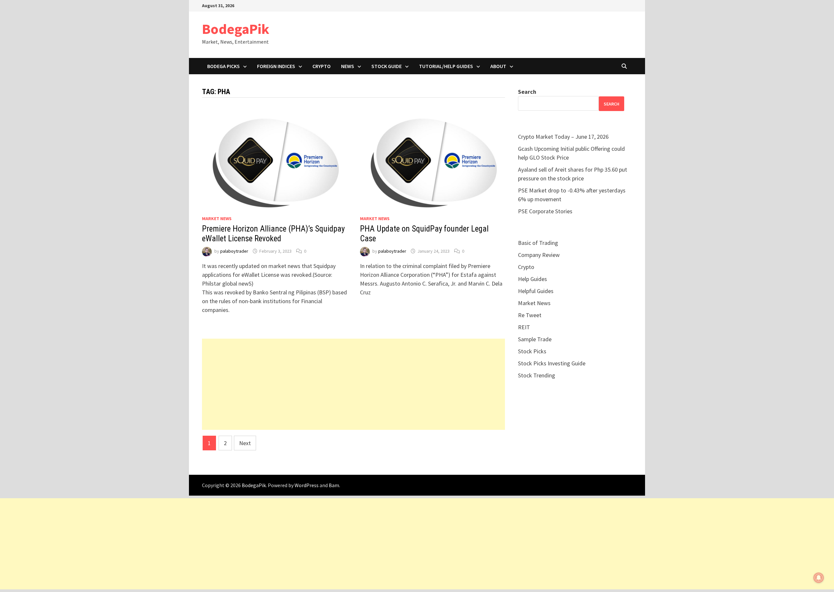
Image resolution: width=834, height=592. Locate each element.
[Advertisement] (353, 384)
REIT (524, 327)
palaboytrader (234, 251)
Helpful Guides (536, 291)
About (498, 66)
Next (245, 443)
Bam (334, 485)
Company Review (539, 255)
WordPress (307, 485)
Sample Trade (535, 339)
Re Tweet (529, 315)
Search (527, 91)
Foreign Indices (276, 66)
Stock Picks (532, 351)
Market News (217, 218)
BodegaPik (235, 29)
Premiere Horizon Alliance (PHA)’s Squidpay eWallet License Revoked (273, 233)
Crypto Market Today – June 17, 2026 (563, 136)
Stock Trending (536, 375)
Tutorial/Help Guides (446, 66)
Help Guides (532, 279)
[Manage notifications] (818, 577)
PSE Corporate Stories (545, 211)
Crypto (321, 66)
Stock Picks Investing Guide (551, 363)
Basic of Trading (538, 243)
